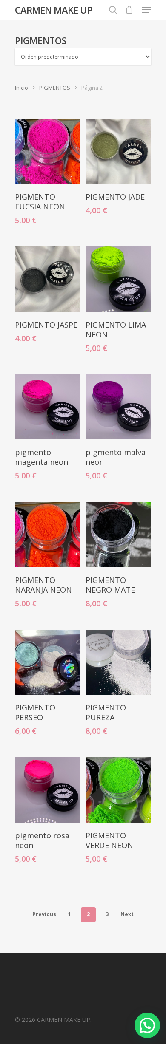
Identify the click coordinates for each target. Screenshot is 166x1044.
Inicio (21, 87)
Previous (44, 914)
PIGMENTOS (54, 87)
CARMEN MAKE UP (53, 9)
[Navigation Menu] (146, 10)
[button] (147, 1025)
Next (127, 914)
